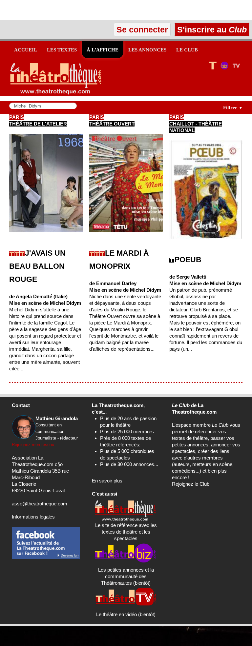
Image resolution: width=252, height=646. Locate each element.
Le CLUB (187, 49)
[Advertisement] (77, 10)
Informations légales (33, 516)
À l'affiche (102, 49)
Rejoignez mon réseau (33, 444)
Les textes (62, 49)
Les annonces (147, 49)
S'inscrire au (211, 29)
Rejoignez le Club (190, 484)
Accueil (25, 49)
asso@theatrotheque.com (39, 503)
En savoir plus (107, 480)
